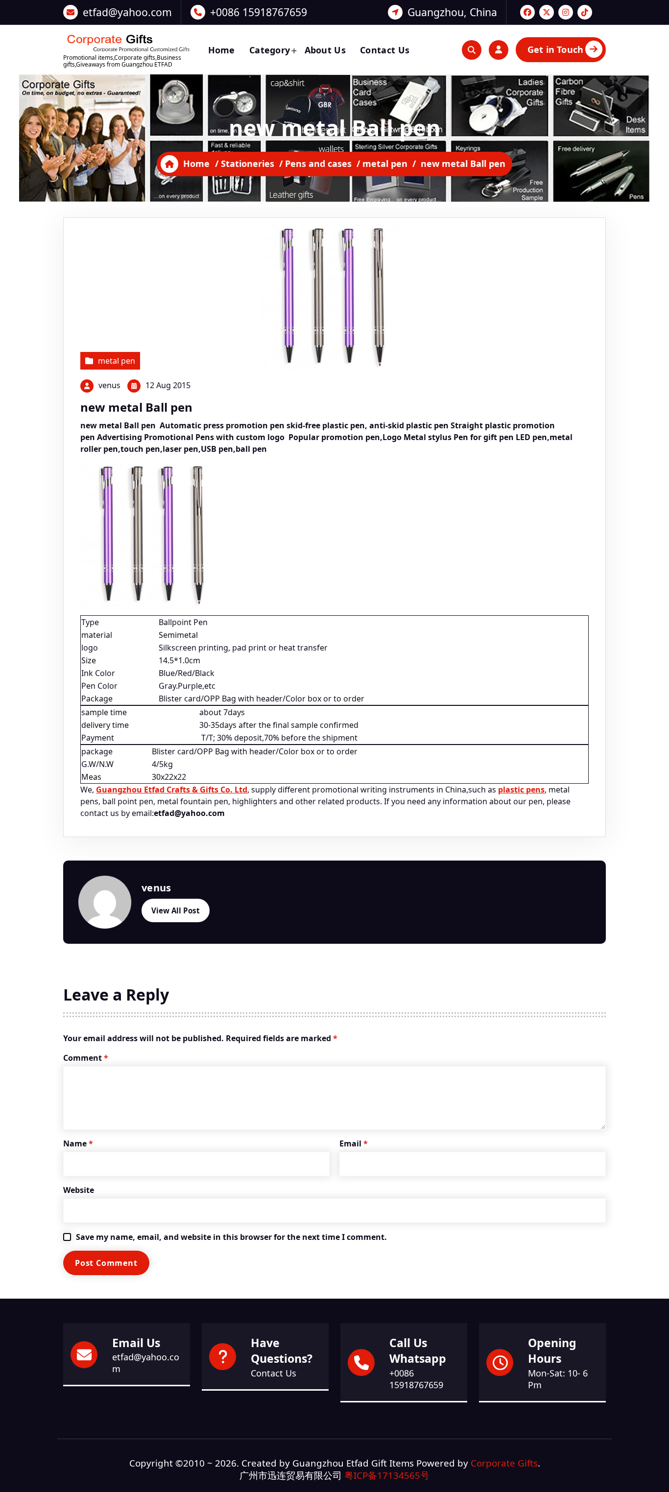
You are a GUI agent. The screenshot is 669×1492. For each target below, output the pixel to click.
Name (78, 1143)
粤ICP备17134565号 (387, 1475)
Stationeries (247, 163)
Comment (85, 1057)
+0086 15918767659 (258, 12)
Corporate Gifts (504, 1463)
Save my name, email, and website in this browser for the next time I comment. (231, 1237)
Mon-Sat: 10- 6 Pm (558, 1379)
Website (78, 1190)
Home (221, 50)
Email (353, 1143)
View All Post (175, 910)
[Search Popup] (471, 50)
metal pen (384, 163)
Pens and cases (318, 163)
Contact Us (384, 50)
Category (269, 50)
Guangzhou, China (452, 12)
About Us (325, 50)
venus (109, 385)
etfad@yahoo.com (127, 12)
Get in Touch (555, 49)
